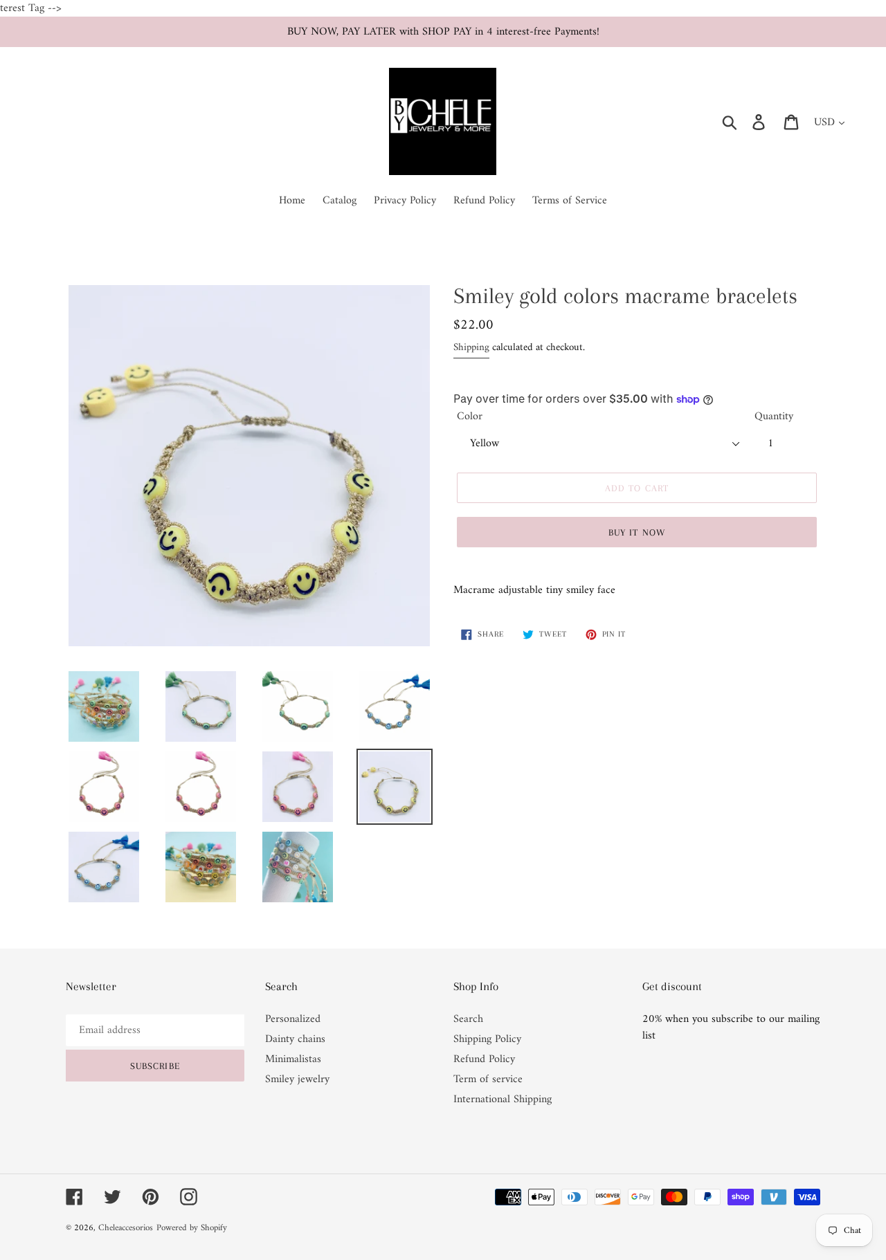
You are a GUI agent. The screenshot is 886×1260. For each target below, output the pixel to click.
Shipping (471, 347)
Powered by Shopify (191, 1228)
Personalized (292, 1019)
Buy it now (636, 532)
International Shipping (502, 1099)
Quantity (773, 416)
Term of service (488, 1079)
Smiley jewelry (297, 1079)
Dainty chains (295, 1039)
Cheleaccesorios (125, 1228)
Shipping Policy (487, 1039)
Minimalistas (293, 1059)
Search (468, 1019)
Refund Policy (484, 1059)
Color (469, 416)
